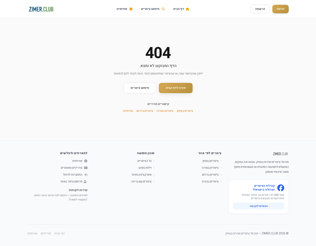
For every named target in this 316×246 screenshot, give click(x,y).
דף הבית (59, 233)
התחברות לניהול (72, 175)
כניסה (280, 9)
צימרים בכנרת (210, 181)
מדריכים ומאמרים (71, 168)
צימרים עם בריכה (141, 181)
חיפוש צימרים (140, 88)
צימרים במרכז (164, 111)
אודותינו (128, 111)
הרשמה (260, 9)
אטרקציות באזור (141, 175)
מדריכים (46, 233)
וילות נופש (145, 168)
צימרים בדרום (145, 111)
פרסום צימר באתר (71, 181)
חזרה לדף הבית (176, 88)
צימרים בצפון (185, 111)
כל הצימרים (145, 161)
